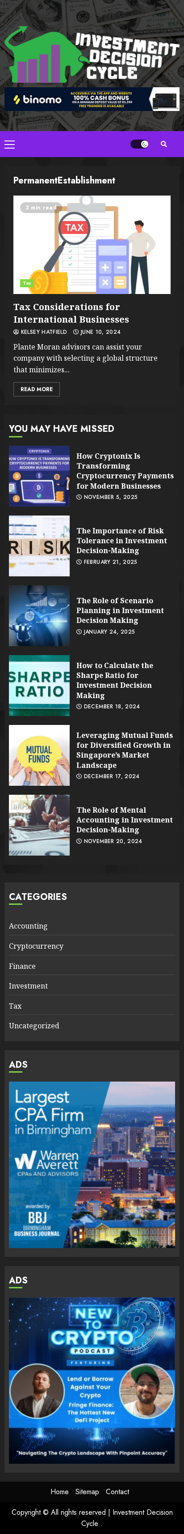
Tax (27, 283)
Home (59, 1492)
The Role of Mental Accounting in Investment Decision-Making (39, 825)
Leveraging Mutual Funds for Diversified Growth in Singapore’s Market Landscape (39, 755)
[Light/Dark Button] (139, 144)
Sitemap (87, 1492)
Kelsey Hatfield (43, 332)
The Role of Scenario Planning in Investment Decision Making (39, 615)
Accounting (28, 926)
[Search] (164, 144)
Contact (117, 1492)
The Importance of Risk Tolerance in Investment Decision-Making (39, 546)
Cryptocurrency (36, 946)
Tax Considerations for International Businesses (92, 245)
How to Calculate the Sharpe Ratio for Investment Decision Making (39, 685)
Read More (37, 389)
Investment (28, 986)
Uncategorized (34, 1026)
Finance (22, 966)
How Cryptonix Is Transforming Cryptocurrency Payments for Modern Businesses (39, 476)
